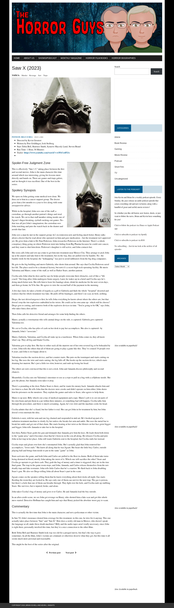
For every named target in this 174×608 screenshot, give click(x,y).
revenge (32, 75)
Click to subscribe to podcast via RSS (130, 240)
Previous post (55, 552)
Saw (39, 75)
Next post (70, 552)
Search (117, 66)
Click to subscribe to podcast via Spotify (131, 234)
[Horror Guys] (87, 28)
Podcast (118, 161)
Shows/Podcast (47, 58)
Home (17, 58)
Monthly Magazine (71, 58)
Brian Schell (27, 137)
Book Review (121, 143)
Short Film (119, 167)
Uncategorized (121, 179)
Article (117, 137)
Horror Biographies (124, 58)
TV (116, 173)
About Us (29, 58)
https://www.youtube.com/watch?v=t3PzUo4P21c (47, 152)
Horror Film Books (97, 58)
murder (24, 75)
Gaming (118, 149)
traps (45, 75)
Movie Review (121, 155)
